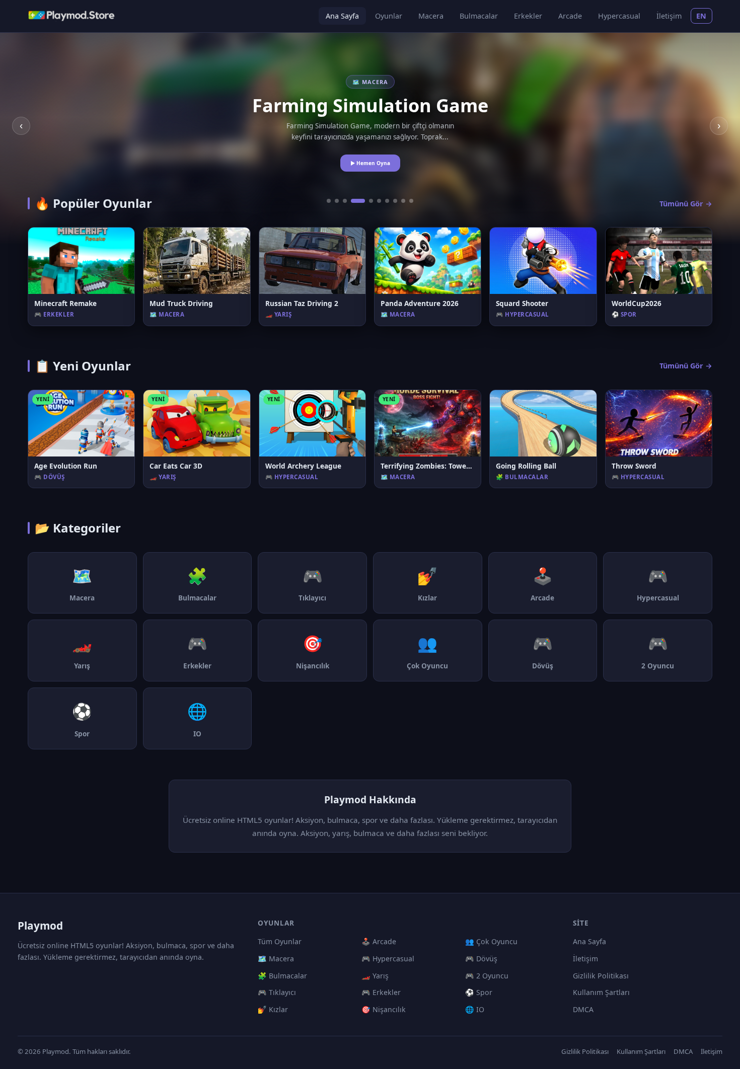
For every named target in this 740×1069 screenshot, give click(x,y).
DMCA (583, 1009)
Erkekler (528, 16)
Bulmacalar (479, 16)
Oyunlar (388, 16)
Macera (430, 16)
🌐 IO (474, 1009)
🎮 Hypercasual (387, 958)
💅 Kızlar (273, 1009)
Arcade (570, 16)
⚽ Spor (478, 992)
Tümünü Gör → (685, 203)
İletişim (669, 16)
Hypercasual (619, 16)
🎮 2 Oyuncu (486, 975)
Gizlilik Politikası (601, 975)
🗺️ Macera (276, 958)
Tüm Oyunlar (280, 941)
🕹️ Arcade (378, 941)
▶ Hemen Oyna (370, 163)
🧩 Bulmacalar (282, 975)
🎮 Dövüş (481, 958)
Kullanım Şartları (601, 992)
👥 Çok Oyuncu (491, 941)
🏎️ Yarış (375, 975)
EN (701, 16)
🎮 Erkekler (381, 992)
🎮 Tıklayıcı (277, 992)
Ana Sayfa (342, 16)
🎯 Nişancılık (383, 1009)
